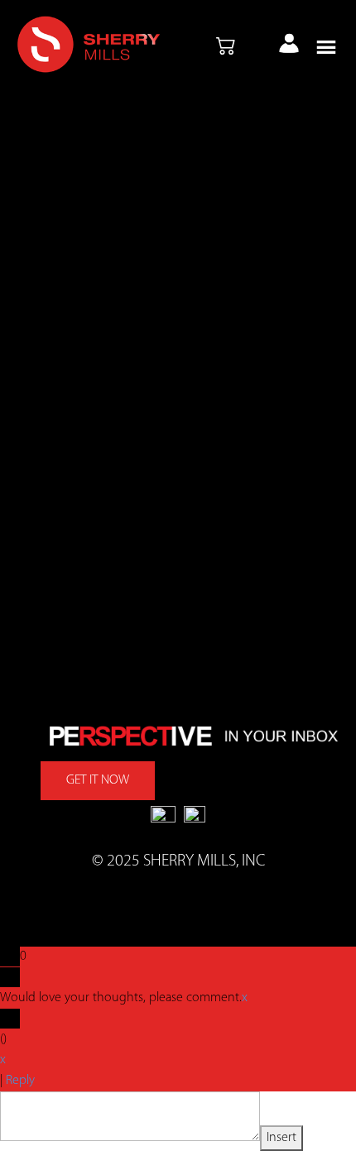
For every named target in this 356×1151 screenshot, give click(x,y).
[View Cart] (226, 47)
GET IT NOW (97, 780)
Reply (20, 1080)
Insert (281, 1137)
